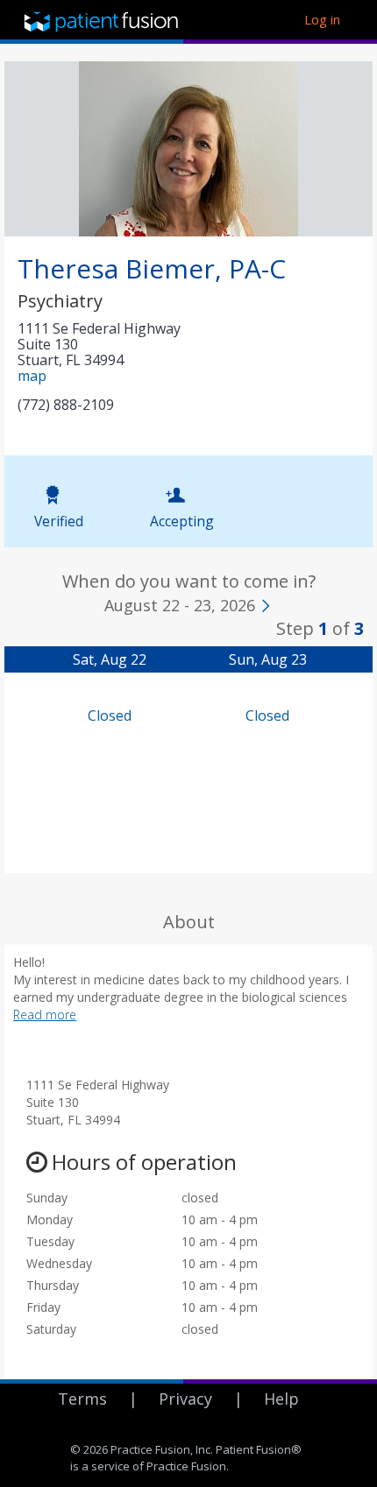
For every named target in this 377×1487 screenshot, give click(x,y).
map (32, 375)
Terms (82, 1398)
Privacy (185, 1398)
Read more (44, 1014)
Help (281, 1398)
